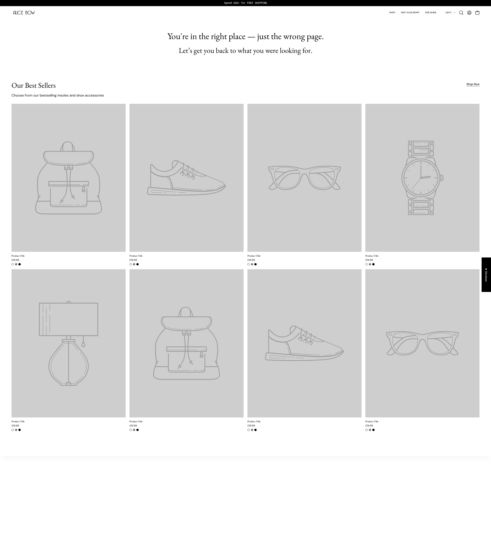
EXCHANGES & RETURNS (306, 482)
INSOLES (124, 472)
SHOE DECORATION (130, 487)
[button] (392, 12)
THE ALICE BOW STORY (219, 472)
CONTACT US (300, 472)
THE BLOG (211, 477)
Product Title (18, 256)
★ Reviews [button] (486, 274)
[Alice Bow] (24, 12)
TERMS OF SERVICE (304, 497)
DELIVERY (298, 477)
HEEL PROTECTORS (130, 482)
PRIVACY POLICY (302, 492)
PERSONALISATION (129, 492)
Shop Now (472, 84)
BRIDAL (123, 477)
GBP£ (448, 12)
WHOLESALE (300, 487)
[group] (245, 3)
